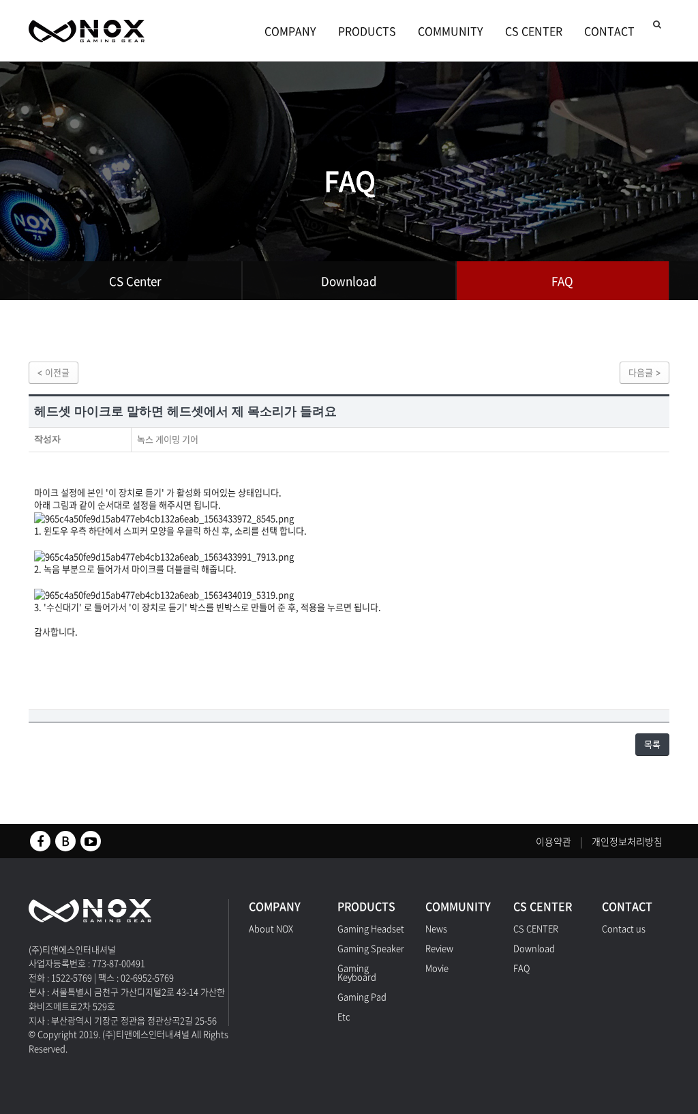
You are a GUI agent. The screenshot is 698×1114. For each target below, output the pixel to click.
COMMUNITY (450, 31)
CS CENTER (533, 31)
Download (349, 280)
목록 (652, 743)
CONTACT (609, 31)
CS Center (135, 280)
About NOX (271, 928)
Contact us (624, 928)
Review (439, 947)
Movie (437, 967)
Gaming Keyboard (356, 972)
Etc (343, 1016)
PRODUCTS (367, 31)
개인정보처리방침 (627, 841)
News (436, 928)
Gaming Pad (361, 996)
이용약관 (553, 841)
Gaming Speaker (370, 947)
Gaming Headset (370, 928)
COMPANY (290, 31)
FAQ (562, 280)
